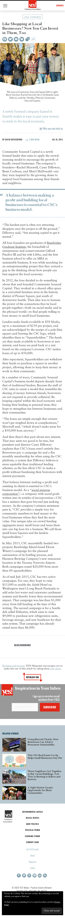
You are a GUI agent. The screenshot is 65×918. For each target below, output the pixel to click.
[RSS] (45, 875)
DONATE (60, 5)
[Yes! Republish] (27, 40)
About (32, 855)
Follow (32, 868)
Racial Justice (32, 817)
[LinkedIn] (40, 875)
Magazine (32, 861)
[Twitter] (10, 39)
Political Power (32, 830)
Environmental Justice (32, 811)
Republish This (32, 677)
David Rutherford (13, 139)
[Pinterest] (34, 875)
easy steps (55, 668)
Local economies (32, 17)
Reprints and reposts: (13, 666)
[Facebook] (4, 39)
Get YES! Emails (33, 849)
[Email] (16, 39)
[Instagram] (29, 875)
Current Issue (32, 842)
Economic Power (32, 836)
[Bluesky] (21, 39)
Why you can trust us (52, 128)
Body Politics (32, 824)
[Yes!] (33, 5)
